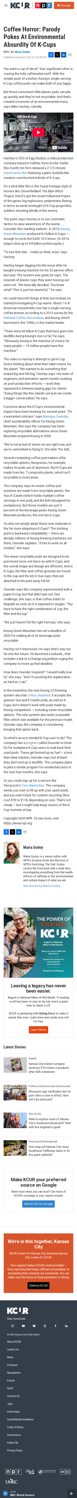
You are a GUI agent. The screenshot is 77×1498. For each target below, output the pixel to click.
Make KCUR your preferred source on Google (38, 1182)
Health (32, 1058)
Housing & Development (43, 1141)
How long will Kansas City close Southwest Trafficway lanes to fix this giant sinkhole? (49, 1150)
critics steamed (39, 695)
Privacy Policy (15, 1450)
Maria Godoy (22, 52)
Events (11, 1380)
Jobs (10, 1404)
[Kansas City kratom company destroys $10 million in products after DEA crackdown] (15, 1065)
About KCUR (14, 1341)
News (10, 1357)
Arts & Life (35, 1113)
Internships (13, 1411)
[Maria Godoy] (12, 853)
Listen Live (13, 1349)
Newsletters (14, 1373)
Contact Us (13, 1396)
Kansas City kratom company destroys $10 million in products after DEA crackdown (49, 1068)
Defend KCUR (38, 1285)
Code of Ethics (15, 1427)
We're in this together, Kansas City (38, 1244)
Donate (66, 5)
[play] (5, 1493)
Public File (12, 1442)
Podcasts (12, 1365)
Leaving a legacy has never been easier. (38, 988)
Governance (14, 1435)
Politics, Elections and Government (50, 1086)
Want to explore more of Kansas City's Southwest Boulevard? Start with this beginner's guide (50, 1123)
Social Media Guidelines (20, 1419)
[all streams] (72, 1493)
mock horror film (15, 173)
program (32, 743)
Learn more (38, 1030)
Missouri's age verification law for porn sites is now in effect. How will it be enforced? (50, 1095)
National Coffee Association (24, 318)
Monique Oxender (55, 416)
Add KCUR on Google (38, 1204)
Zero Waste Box (33, 785)
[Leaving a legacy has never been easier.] (38, 943)
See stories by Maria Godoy (41, 886)
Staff (10, 1388)
